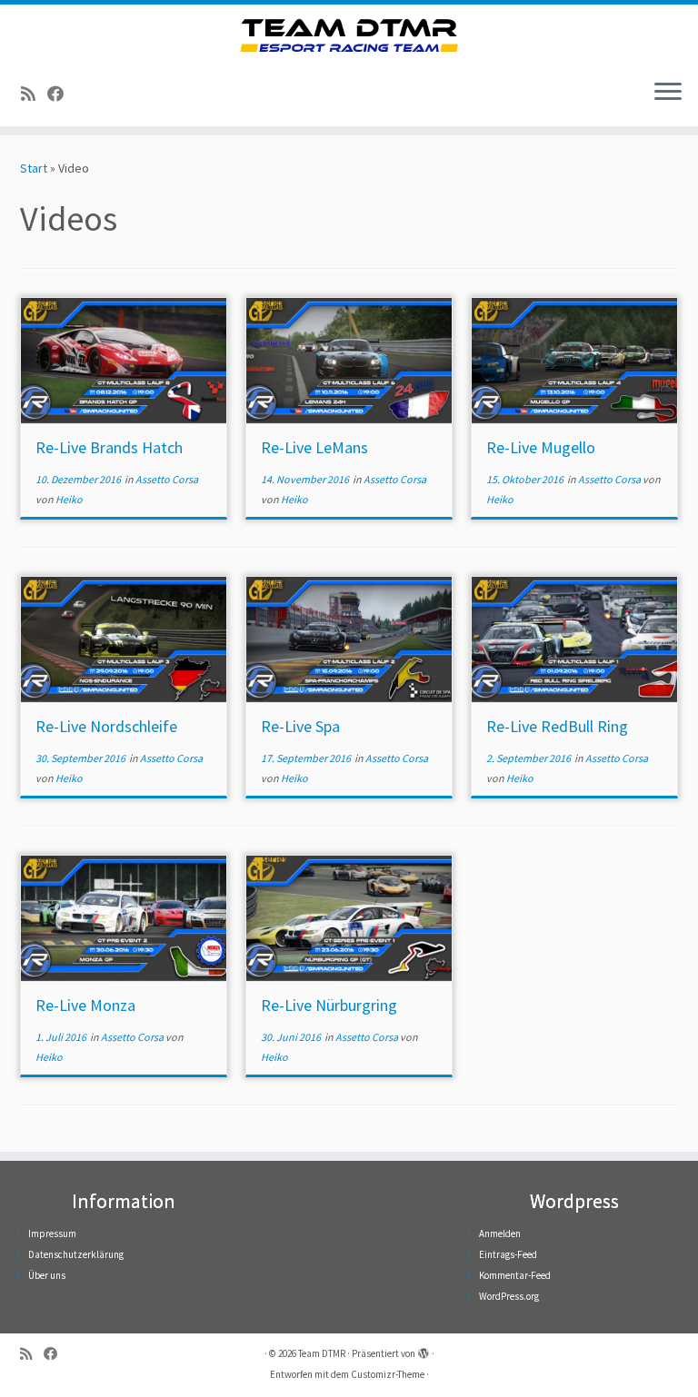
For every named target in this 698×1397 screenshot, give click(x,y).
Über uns (46, 1275)
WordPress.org (509, 1296)
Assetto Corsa (166, 479)
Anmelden (500, 1233)
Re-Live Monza (85, 1005)
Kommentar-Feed (515, 1275)
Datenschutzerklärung (76, 1254)
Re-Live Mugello (540, 447)
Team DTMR (321, 1353)
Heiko (69, 499)
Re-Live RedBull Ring (557, 726)
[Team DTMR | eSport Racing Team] (349, 35)
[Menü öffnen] (668, 93)
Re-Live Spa (300, 726)
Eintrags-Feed (508, 1254)
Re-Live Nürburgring (329, 1005)
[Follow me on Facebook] (61, 94)
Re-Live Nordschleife (106, 726)
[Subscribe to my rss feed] (34, 94)
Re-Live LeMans (314, 447)
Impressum (52, 1233)
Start (33, 168)
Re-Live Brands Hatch (109, 447)
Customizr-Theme (387, 1374)
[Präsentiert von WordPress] (423, 1349)
